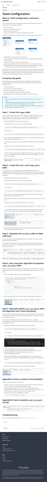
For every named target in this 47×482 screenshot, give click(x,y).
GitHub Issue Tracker (7, 448)
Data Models (5, 438)
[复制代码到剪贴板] (43, 127)
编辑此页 (6, 422)
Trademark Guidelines (7, 461)
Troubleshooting (25, 418)
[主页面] (3, 5)
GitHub (4, 457)
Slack (3, 447)
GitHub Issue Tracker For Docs (9, 450)
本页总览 (5, 10)
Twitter (4, 459)
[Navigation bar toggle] (2, 2)
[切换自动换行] (41, 134)
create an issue (34, 418)
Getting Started (5, 436)
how (22, 139)
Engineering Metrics (6, 440)
